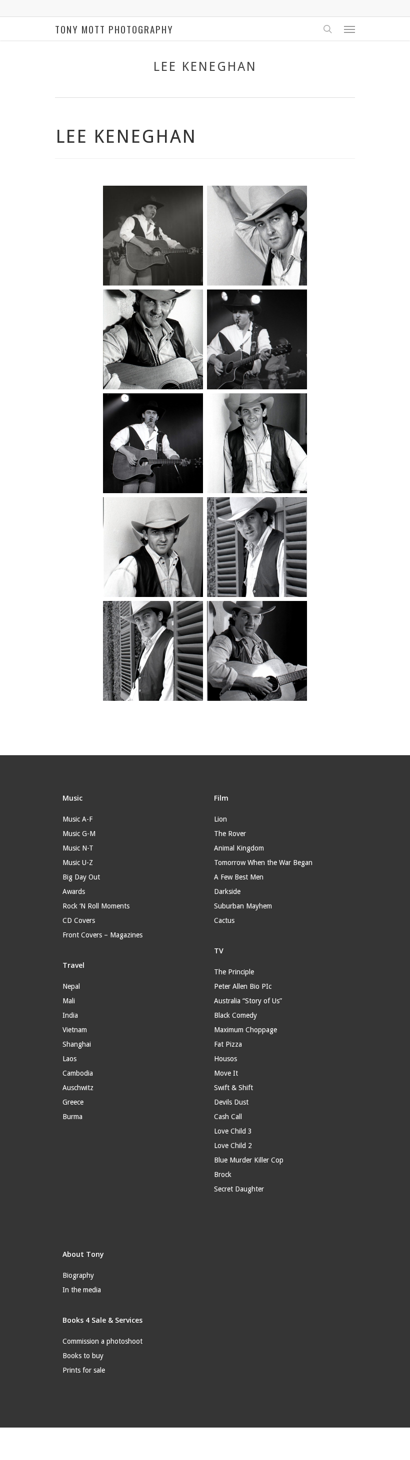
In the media (81, 1290)
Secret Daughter (239, 1189)
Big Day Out (81, 877)
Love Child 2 (233, 1146)
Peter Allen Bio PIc (243, 986)
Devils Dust (231, 1102)
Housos (225, 1059)
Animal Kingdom (239, 848)
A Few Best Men (239, 877)
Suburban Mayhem (243, 906)
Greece (73, 1102)
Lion (220, 819)
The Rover (230, 834)
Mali (68, 1001)
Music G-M (79, 834)
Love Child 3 (233, 1131)
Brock (223, 1174)
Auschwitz (78, 1088)
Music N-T (78, 848)
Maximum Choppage (245, 1030)
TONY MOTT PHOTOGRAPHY (114, 28)
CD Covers (78, 920)
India (70, 1015)
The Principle (234, 972)
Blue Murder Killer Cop (249, 1160)
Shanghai (76, 1044)
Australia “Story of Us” (248, 1001)
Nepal (71, 986)
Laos (69, 1059)
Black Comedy (235, 1015)
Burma (72, 1117)
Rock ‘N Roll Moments (96, 906)
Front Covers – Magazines (102, 935)
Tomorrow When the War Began (263, 863)
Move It (226, 1073)
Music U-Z (77, 863)
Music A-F (77, 819)
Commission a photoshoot (102, 1341)
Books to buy (83, 1356)
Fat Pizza (228, 1044)
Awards (73, 891)
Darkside (227, 891)
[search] (327, 28)
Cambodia (77, 1073)
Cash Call (228, 1117)
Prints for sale (83, 1370)
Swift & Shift (233, 1088)
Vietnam (74, 1030)
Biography (78, 1275)
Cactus (224, 920)
